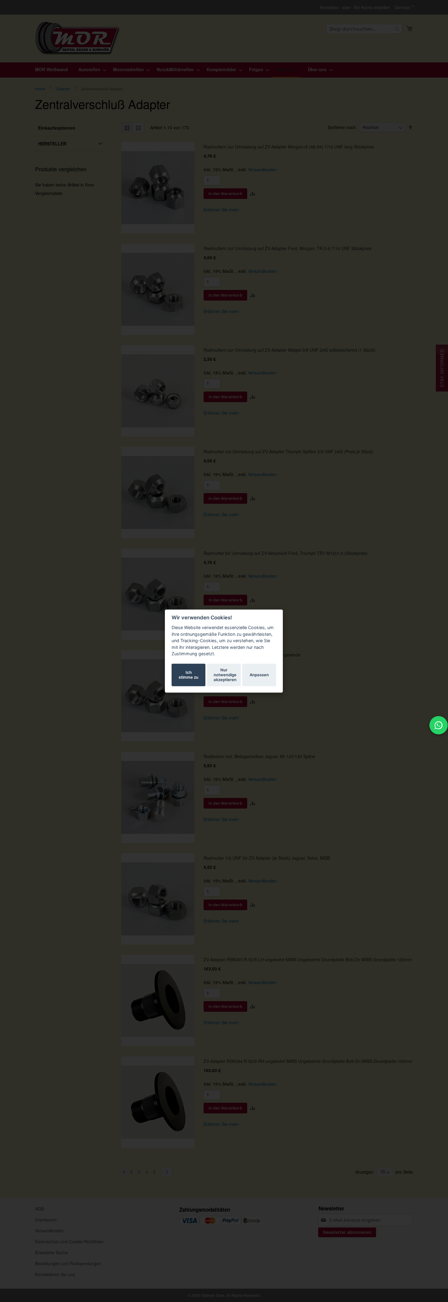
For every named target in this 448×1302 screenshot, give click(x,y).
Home (40, 88)
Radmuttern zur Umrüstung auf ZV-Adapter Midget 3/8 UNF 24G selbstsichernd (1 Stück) (289, 350)
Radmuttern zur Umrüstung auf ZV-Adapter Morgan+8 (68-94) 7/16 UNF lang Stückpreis (289, 147)
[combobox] (364, 29)
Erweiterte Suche (51, 1252)
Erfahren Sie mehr (221, 210)
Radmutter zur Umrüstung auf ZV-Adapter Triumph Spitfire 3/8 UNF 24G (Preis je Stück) (288, 451)
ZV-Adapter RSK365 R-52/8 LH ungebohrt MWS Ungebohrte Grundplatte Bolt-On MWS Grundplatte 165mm (308, 959)
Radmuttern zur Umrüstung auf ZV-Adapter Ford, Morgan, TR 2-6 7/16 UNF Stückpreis (288, 248)
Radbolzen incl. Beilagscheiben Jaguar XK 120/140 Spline (259, 756)
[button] (405, 7)
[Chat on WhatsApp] (438, 725)
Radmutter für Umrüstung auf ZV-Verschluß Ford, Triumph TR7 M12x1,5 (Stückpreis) (286, 553)
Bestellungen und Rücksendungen (68, 1263)
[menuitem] (51, 69)
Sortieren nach (342, 127)
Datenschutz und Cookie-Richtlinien (69, 1241)
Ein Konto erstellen (372, 7)
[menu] (224, 70)
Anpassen (259, 674)
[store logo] (77, 38)
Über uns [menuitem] (317, 69)
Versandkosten (262, 169)
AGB (39, 1209)
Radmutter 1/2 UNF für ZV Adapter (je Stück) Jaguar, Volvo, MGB (267, 858)
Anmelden (329, 7)
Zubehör (63, 88)
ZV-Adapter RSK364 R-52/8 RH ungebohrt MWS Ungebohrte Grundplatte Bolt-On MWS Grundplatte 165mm (308, 1061)
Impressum (46, 1220)
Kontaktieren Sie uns (55, 1274)
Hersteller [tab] (52, 144)
